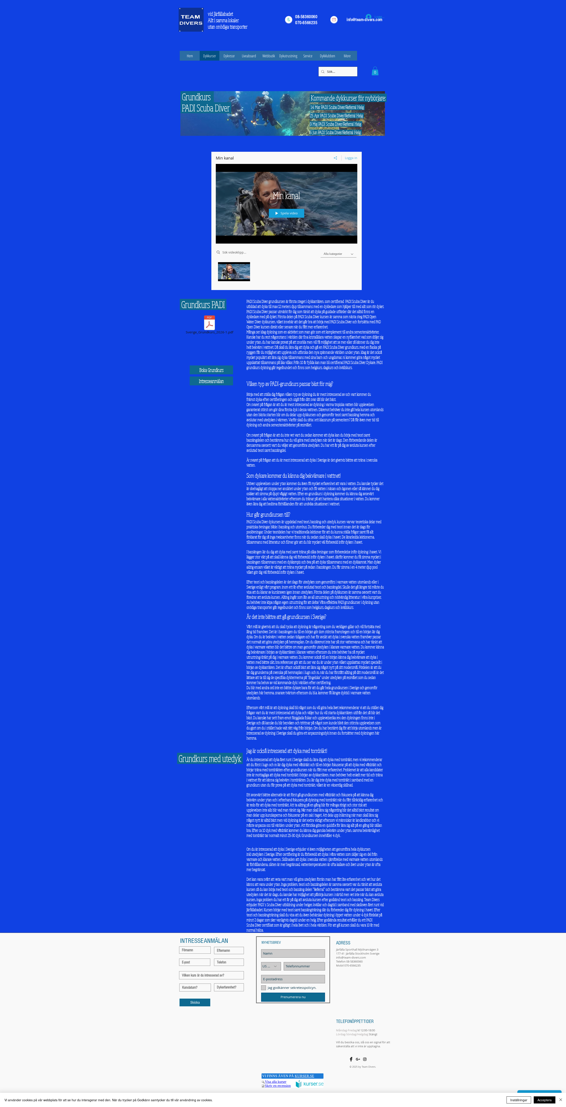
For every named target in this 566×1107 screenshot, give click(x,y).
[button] (375, 71)
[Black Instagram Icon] (365, 1059)
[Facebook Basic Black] (351, 1059)
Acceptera (544, 1100)
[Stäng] (560, 1099)
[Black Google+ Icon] (358, 1059)
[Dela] (335, 158)
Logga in (351, 158)
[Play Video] (234, 271)
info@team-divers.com (351, 957)
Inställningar (518, 1100)
